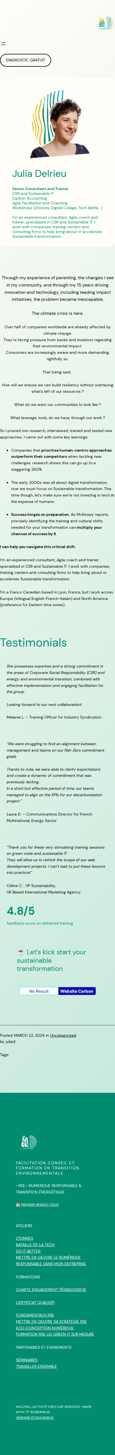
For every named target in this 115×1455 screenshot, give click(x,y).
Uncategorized (63, 1035)
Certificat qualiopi (35, 1302)
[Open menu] (3, 43)
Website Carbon (76, 991)
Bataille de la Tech (35, 1244)
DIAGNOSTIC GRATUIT (25, 60)
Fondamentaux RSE (35, 1315)
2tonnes (24, 1238)
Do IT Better (28, 1251)
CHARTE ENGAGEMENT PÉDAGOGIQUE (51, 1289)
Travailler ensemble (36, 1366)
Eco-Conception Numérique (45, 1328)
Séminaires (26, 1359)
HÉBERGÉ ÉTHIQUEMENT (35, 1417)
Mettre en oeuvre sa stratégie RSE (51, 1321)
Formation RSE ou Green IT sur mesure (55, 1334)
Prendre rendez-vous (40, 1204)
